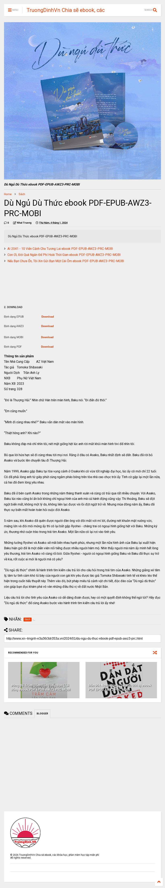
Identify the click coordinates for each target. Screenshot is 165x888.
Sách (22, 194)
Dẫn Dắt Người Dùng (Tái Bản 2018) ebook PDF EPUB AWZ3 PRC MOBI (120, 688)
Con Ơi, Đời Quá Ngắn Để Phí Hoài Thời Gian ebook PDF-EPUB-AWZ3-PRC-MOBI (64, 255)
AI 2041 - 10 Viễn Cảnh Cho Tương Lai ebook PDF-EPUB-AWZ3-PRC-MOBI (60, 249)
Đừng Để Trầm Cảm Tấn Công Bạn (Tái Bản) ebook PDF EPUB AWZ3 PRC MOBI (40, 688)
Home (8, 194)
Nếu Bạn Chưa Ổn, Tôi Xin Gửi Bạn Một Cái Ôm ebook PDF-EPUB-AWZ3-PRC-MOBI (65, 261)
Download (47, 316)
